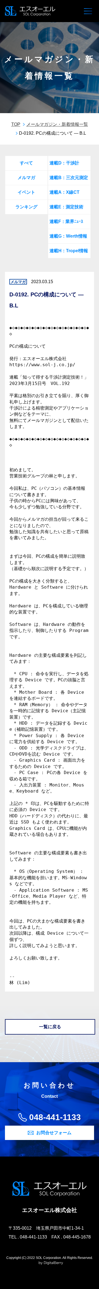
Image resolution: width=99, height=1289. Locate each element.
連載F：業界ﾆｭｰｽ (66, 221)
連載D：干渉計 (64, 163)
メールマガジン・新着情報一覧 (57, 124)
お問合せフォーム (54, 1132)
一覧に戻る (50, 1026)
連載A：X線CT (64, 192)
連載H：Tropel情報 (69, 250)
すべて (26, 163)
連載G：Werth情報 (68, 236)
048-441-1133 (55, 1117)
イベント (26, 192)
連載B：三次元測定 (69, 177)
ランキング (26, 206)
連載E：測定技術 (66, 206)
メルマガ (26, 177)
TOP (15, 124)
